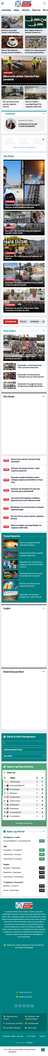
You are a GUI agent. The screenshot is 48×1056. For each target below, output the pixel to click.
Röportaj (36, 10)
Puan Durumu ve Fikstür (14, 1023)
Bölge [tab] (23, 322)
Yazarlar (42, 1036)
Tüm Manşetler (33, 1023)
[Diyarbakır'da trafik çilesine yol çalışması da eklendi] (24, 248)
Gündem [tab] (34, 322)
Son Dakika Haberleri (13, 1028)
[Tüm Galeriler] (44, 331)
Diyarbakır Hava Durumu (10, 1018)
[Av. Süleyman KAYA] (10, 124)
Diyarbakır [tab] (10, 322)
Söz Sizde (8, 396)
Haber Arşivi (32, 1028)
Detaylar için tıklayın (24, 823)
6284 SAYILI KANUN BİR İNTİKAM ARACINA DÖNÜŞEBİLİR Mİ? (28, 125)
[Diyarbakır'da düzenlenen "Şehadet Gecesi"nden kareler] (9, 376)
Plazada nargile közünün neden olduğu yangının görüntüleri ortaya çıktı (27, 479)
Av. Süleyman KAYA (26, 121)
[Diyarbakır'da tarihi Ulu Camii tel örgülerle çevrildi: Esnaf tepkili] (24, 223)
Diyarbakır (6, 10)
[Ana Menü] (2, 4)
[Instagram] (24, 1006)
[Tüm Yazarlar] (44, 114)
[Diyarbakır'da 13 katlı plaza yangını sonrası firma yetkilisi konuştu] (24, 185)
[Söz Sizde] (44, 397)
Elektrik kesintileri (13, 672)
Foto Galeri (31, 1036)
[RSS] (32, 1006)
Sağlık (6, 608)
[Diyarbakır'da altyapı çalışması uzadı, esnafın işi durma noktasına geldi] (24, 275)
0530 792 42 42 (25, 992)
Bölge (16, 10)
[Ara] (44, 3)
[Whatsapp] (28, 1006)
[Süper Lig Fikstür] (44, 832)
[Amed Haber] (23, 3)
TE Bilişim (29, 1042)
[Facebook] (16, 1006)
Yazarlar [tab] (10, 114)
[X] (20, 1006)
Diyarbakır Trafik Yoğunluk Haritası (32, 1018)
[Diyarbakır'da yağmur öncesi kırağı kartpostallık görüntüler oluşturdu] (9, 385)
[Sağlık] (44, 608)
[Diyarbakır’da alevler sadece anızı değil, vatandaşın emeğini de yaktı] (24, 300)
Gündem (26, 10)
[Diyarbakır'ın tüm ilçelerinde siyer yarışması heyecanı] (9, 366)
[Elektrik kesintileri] (44, 672)
